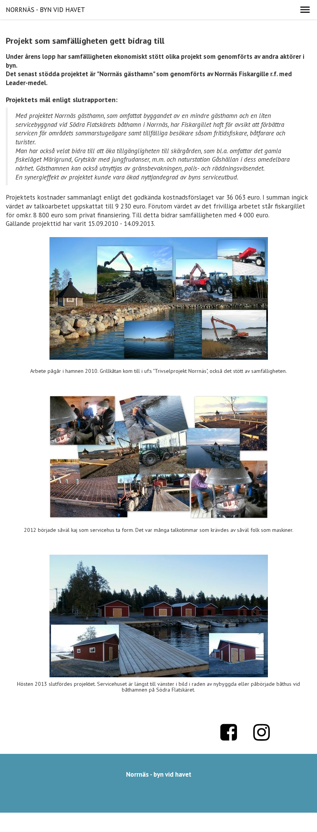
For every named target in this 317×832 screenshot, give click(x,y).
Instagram (261, 732)
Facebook (229, 732)
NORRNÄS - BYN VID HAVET (45, 9)
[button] (305, 9)
